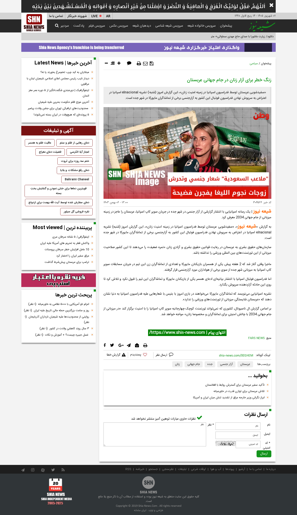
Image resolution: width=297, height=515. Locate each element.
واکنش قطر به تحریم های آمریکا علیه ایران (64, 243)
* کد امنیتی (266, 445)
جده (209, 364)
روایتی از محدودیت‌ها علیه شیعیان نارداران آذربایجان (57, 319)
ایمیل (267, 434)
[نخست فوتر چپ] (56, 491)
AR (108, 16)
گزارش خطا (113, 355)
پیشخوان (226, 26)
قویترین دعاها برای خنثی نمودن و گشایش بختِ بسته (59, 191)
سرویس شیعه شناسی (169, 26)
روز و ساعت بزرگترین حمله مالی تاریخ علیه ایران (56, 310)
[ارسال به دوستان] (145, 63)
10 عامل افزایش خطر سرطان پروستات (67, 249)
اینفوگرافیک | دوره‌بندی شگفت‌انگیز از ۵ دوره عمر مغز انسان (59, 93)
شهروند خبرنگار (77, 16)
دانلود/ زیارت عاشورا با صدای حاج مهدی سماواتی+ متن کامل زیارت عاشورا (231, 36)
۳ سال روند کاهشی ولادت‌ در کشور (64, 328)
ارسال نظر (162, 355)
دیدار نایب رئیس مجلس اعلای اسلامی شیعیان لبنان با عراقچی (58, 81)
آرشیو (242, 469)
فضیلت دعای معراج (50, 152)
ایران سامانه (140, 510)
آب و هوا (215, 469)
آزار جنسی (226, 364)
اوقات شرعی (198, 469)
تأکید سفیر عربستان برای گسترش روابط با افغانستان (235, 385)
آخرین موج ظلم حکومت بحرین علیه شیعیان (63, 102)
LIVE (94, 16)
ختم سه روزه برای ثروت (75, 161)
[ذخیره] (152, 63)
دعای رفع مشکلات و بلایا (74, 170)
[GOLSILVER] (58, 280)
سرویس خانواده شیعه (201, 26)
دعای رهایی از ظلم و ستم (74, 142)
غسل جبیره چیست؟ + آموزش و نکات (62, 335)
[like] (140, 355)
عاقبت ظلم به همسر (39, 142)
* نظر (211, 424)
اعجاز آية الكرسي (79, 152)
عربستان (245, 364)
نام (268, 424)
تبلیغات (182, 469)
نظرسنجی (168, 469)
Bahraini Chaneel (77, 179)
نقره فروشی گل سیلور (76, 211)
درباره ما (271, 469)
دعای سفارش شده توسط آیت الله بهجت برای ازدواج (58, 202)
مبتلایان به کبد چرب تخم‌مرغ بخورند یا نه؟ (64, 72)
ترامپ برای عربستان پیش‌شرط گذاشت (67, 262)
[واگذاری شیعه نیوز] (148, 46)
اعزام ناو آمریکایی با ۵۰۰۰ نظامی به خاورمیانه (58, 304)
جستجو (153, 469)
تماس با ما (56, 16)
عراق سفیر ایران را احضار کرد (72, 255)
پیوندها (229, 469)
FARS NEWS (256, 338)
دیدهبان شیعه (141, 26)
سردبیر (65, 26)
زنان (177, 364)
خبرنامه (140, 469)
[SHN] (34, 22)
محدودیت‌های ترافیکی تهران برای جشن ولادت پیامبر (58, 108)
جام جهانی (193, 364)
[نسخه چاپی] (139, 63)
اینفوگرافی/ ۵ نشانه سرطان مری (70, 237)
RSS (128, 469)
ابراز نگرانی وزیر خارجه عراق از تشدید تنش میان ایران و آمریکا (229, 397)
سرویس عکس (118, 26)
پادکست (78, 26)
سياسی (254, 63)
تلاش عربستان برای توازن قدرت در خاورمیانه (239, 391)
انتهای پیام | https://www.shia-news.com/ (187, 332)
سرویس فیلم (97, 26)
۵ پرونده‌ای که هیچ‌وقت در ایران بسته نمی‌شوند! (61, 114)
